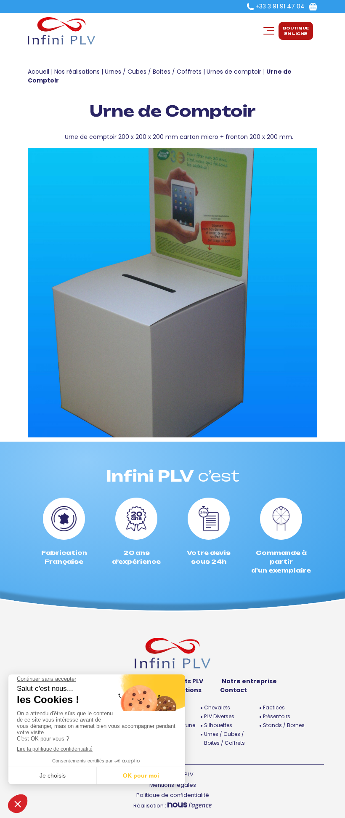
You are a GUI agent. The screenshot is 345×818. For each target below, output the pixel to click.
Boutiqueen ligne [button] (296, 31)
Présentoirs (276, 716)
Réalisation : (150, 806)
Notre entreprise (249, 681)
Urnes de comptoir (234, 71)
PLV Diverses (219, 716)
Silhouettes (218, 725)
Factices (274, 707)
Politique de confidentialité (172, 795)
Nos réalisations (77, 71)
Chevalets (217, 707)
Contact (233, 690)
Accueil (38, 71)
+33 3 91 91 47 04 (280, 6)
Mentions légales (172, 785)
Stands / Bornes (284, 725)
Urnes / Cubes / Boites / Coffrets (153, 71)
